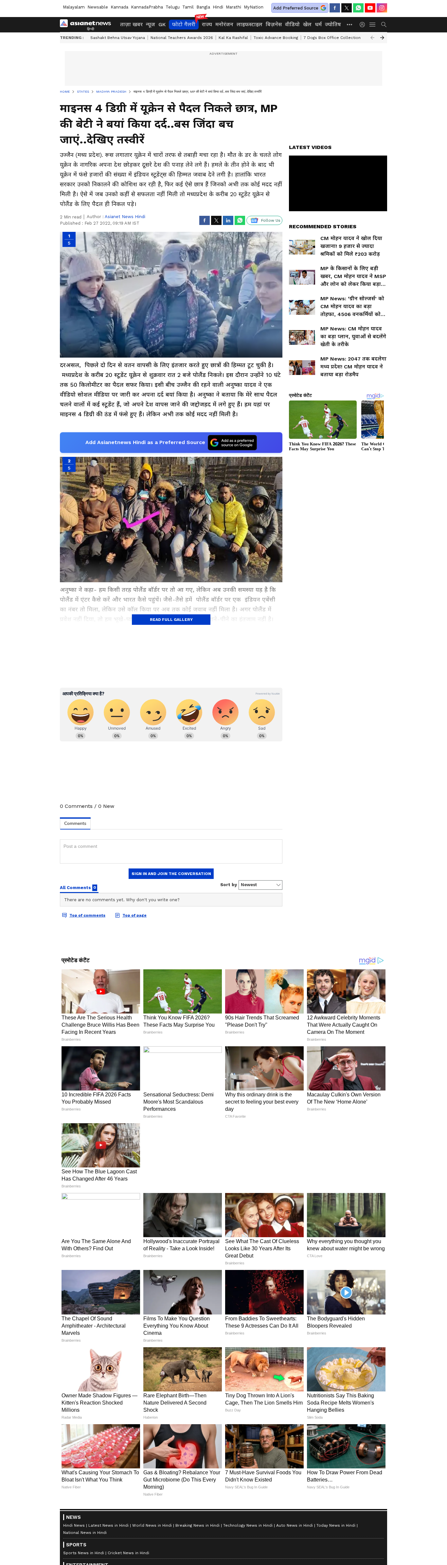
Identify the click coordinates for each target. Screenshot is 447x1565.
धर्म (318, 24)
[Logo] (88, 24)
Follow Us (270, 220)
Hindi (218, 7)
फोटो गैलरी (183, 24)
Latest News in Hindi (108, 1525)
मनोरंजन (224, 24)
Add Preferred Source (295, 8)
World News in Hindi (152, 1525)
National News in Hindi (85, 1532)
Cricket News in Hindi (128, 1553)
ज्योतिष (333, 24)
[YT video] (370, 7)
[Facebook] (335, 7)
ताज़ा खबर (131, 24)
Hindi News (74, 1525)
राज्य (207, 24)
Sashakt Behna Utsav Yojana (117, 37)
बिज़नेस (274, 24)
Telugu (173, 7)
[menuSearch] (383, 24)
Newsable (97, 7)
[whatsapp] (358, 7)
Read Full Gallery (171, 619)
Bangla (203, 7)
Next (382, 37)
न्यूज (150, 24)
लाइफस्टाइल (249, 24)
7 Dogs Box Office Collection (332, 37)
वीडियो (292, 24)
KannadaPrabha (147, 7)
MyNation (253, 7)
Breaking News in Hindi (197, 1525)
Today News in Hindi (335, 1525)
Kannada (119, 7)
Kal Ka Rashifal (233, 37)
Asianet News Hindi (125, 216)
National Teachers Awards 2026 (182, 37)
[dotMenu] (350, 24)
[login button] (364, 24)
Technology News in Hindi (248, 1525)
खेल (307, 24)
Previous (372, 37)
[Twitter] (346, 7)
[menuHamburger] (372, 24)
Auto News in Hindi (294, 1525)
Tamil (188, 7)
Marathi (233, 7)
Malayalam (74, 7)
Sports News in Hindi (83, 1553)
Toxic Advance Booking (276, 37)
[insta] (382, 7)
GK (162, 24)
